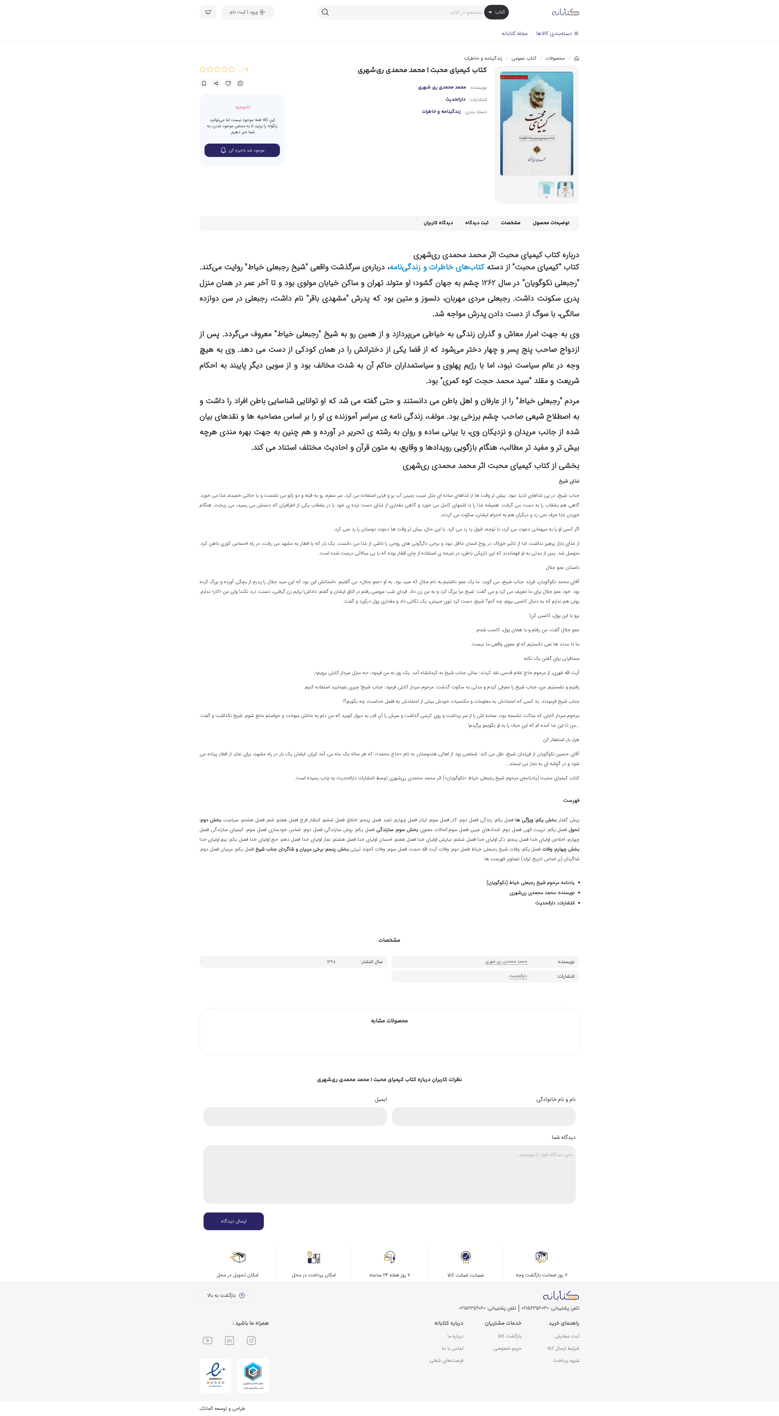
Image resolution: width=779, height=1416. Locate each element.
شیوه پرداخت (566, 1360)
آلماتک (206, 1408)
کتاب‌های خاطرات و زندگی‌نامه (438, 267)
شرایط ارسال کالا (563, 1348)
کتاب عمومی (524, 58)
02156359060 (472, 1308)
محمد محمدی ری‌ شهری (442, 87)
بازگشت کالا (510, 1336)
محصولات (555, 58)
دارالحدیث (455, 99)
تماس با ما (452, 1348)
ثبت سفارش (567, 1336)
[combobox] (413, 12)
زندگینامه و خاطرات (483, 58)
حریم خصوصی (508, 1348)
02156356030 (535, 1308)
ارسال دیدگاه (233, 1221)
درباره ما (455, 1336)
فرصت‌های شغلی (446, 1360)
